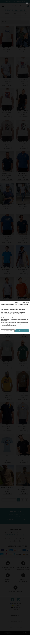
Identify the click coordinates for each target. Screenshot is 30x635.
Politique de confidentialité (22, 302)
